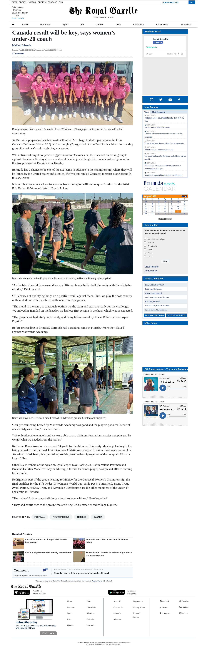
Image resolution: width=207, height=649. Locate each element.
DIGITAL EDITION (19, 2)
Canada (98, 516)
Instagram (165, 613)
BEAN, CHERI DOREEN (154, 285)
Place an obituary (177, 315)
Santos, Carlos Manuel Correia (156, 310)
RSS (61, 2)
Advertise (117, 619)
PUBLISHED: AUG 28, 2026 (154, 374)
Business (45, 24)
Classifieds (162, 24)
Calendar (90, 619)
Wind (150, 253)
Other (150, 256)
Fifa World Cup (61, 516)
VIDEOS (32, 2)
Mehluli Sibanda (22, 45)
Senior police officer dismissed (157, 127)
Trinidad (81, 516)
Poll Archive (151, 270)
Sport (65, 24)
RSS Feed (185, 607)
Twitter (164, 607)
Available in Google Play (131, 592)
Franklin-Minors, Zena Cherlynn (157, 297)
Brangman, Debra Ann (153, 289)
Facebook (165, 601)
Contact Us (118, 607)
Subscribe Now (18, 18)
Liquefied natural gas (156, 239)
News (25, 24)
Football (39, 516)
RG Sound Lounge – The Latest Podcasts (166, 369)
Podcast (184, 613)
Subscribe (185, 24)
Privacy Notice (139, 607)
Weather (90, 613)
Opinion (100, 24)
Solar (150, 249)
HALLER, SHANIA (152, 301)
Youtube (184, 601)
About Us (117, 601)
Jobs (118, 24)
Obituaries (138, 24)
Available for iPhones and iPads (39, 592)
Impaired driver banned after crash (159, 150)
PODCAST (52, 2)
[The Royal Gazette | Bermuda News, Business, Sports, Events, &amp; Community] (103, 11)
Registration (138, 601)
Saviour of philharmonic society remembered (48, 552)
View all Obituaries (154, 315)
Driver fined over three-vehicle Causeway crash (164, 143)
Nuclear (151, 242)
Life (82, 24)
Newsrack (91, 625)
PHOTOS (42, 2)
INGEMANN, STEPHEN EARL (157, 305)
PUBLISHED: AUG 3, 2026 (154, 402)
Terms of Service (97, 581)
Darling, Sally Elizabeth (153, 293)
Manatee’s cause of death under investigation (163, 175)
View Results (152, 266)
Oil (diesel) (152, 246)
